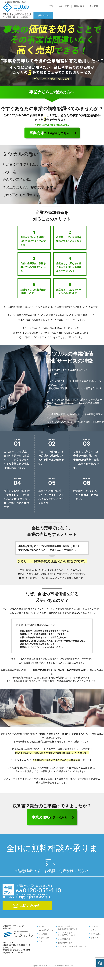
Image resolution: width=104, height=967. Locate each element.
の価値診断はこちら (50, 133)
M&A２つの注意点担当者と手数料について (67, 927)
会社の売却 (64, 6)
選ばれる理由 (44, 937)
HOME (41, 926)
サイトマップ (96, 937)
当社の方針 (43, 934)
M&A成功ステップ (46, 930)
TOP (51, 6)
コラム (93, 930)
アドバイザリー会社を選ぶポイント (72, 946)
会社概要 (94, 6)
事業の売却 (79, 6)
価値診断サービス (65, 943)
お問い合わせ (43, 15)
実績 (40, 941)
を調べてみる (49, 817)
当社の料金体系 (64, 939)
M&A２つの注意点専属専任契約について (67, 933)
